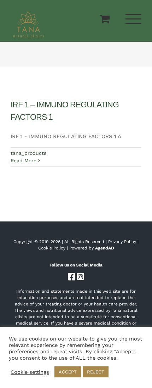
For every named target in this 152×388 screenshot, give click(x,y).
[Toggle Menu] (134, 19)
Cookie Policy (51, 248)
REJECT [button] (95, 372)
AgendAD (104, 248)
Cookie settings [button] (30, 372)
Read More (23, 160)
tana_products (28, 153)
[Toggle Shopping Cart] (105, 18)
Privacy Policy (122, 241)
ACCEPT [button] (68, 372)
